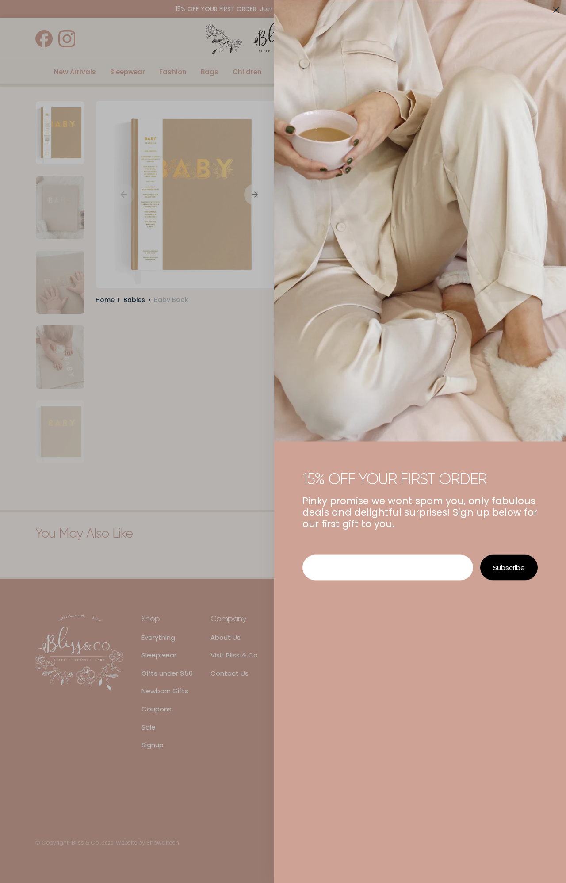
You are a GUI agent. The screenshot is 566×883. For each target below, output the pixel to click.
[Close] (556, 9)
